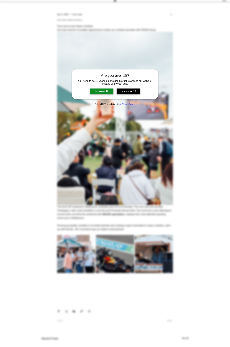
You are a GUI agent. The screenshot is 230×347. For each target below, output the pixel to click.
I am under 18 (128, 91)
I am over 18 (102, 91)
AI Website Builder (127, 104)
